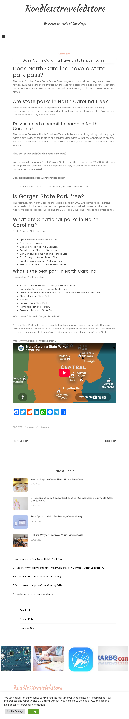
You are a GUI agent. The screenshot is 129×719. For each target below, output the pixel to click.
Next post (110, 440)
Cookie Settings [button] (15, 711)
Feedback (25, 610)
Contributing (64, 53)
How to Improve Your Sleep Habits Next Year (57, 479)
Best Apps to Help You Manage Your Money (56, 516)
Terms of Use (27, 627)
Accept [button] (33, 711)
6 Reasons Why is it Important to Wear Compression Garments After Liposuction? (72, 499)
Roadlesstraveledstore (64, 8)
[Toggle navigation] (3, 36)
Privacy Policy (27, 619)
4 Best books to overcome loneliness (33, 593)
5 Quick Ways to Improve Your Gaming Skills (57, 535)
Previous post (20, 440)
